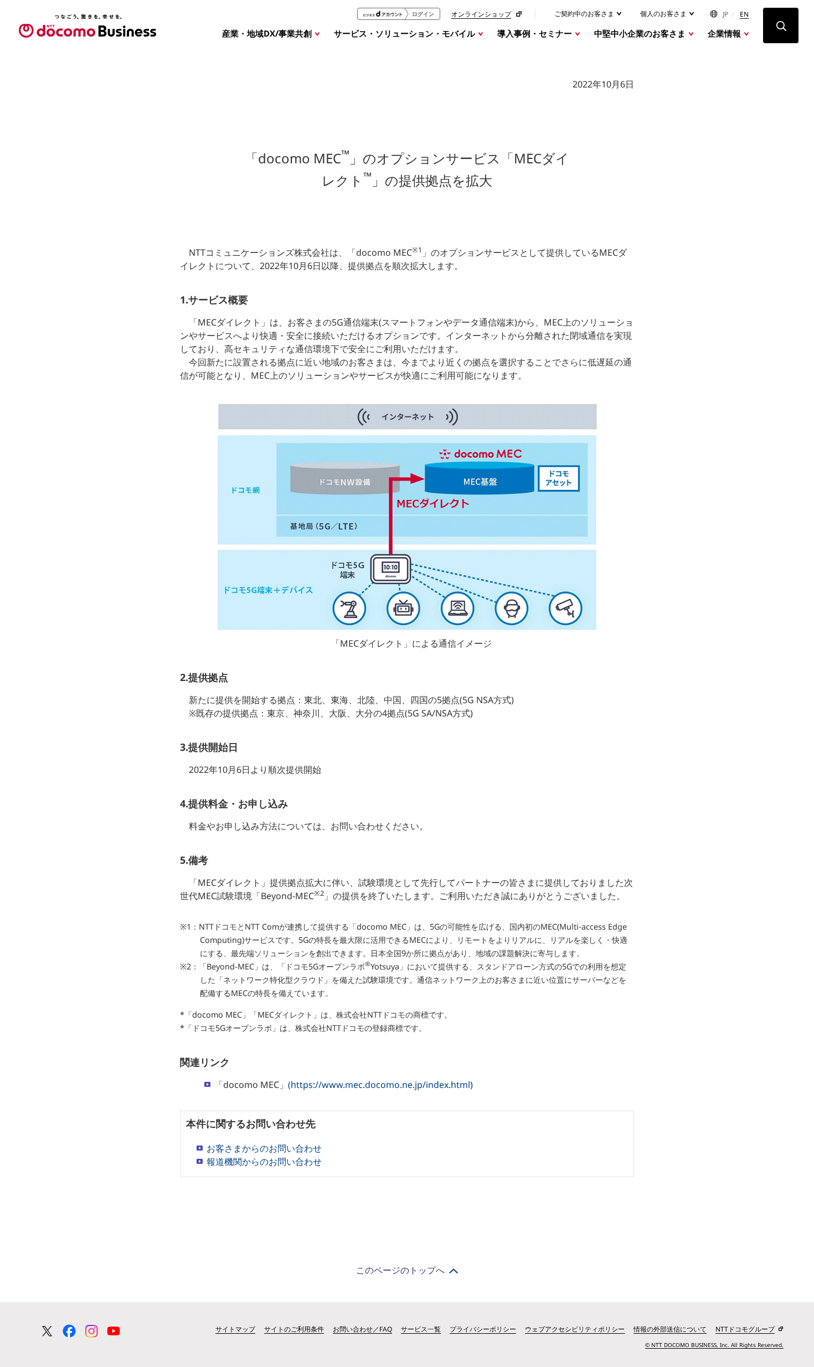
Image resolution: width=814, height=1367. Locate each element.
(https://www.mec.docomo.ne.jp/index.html (379, 1085)
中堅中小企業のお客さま (640, 33)
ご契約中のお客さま (585, 13)
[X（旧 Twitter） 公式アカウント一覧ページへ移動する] (47, 1331)
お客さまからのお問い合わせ (264, 1148)
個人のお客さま (664, 13)
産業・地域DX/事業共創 (267, 33)
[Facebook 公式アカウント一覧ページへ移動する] (69, 1331)
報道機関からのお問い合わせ (264, 1161)
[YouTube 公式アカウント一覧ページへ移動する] (113, 1331)
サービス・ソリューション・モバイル (404, 33)
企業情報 (724, 33)
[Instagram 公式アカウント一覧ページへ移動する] (91, 1331)
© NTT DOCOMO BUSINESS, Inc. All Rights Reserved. (714, 1345)
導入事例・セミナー (534, 33)
